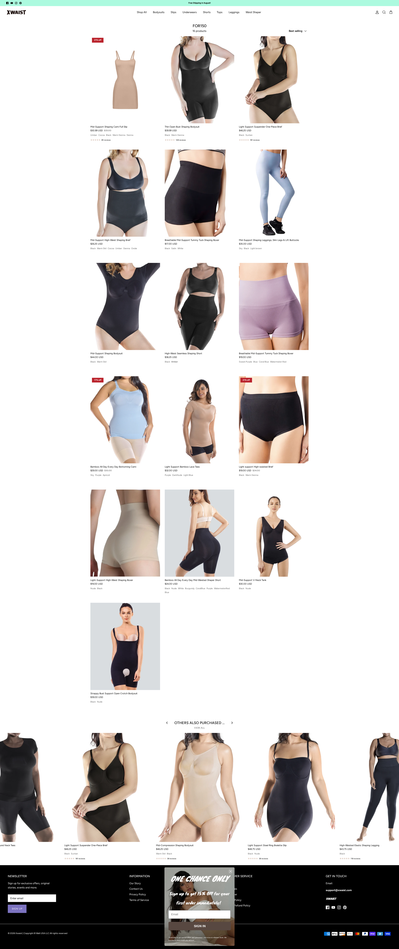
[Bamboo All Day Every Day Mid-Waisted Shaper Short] (199, 533)
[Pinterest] (20, 3)
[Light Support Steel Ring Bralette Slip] (291, 787)
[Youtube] (12, 3)
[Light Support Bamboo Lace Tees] (199, 419)
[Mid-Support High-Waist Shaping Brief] (125, 193)
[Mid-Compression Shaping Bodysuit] (199, 787)
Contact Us (136, 888)
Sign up (17, 908)
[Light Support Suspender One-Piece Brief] (274, 79)
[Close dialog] (230, 871)
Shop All (142, 12)
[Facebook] (7, 3)
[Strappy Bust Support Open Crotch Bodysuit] (125, 646)
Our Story (135, 883)
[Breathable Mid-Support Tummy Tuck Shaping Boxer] (199, 193)
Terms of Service (139, 900)
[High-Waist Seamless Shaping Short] (199, 306)
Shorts (207, 12)
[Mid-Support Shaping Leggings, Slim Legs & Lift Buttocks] (274, 193)
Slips (173, 12)
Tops (219, 12)
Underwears (190, 12)
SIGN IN (200, 926)
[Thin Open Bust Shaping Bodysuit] (199, 79)
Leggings (234, 12)
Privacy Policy (137, 894)
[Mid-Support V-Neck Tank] (274, 533)
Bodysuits (158, 12)
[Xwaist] (16, 12)
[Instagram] (16, 3)
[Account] (376, 12)
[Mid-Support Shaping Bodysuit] (125, 306)
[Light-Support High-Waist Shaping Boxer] (125, 533)
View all (199, 728)
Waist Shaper (253, 12)
